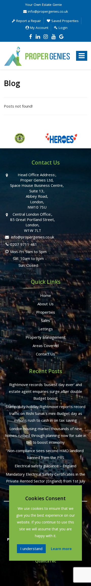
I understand (31, 548)
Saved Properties (64, 20)
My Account (38, 27)
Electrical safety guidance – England (45, 465)
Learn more (61, 548)
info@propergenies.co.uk (47, 11)
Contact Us (45, 353)
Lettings (45, 328)
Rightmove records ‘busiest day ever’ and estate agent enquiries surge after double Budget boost (45, 391)
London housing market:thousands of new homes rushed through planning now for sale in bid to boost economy (45, 435)
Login (62, 27)
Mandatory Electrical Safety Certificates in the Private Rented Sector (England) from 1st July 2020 (45, 481)
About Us (45, 303)
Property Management (45, 337)
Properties (45, 312)
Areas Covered (46, 345)
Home (45, 295)
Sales (45, 320)
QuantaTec (45, 560)
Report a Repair (28, 20)
